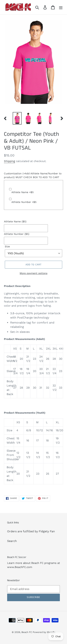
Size (7, 246)
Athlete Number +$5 (23, 202)
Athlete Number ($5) (16, 234)
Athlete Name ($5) (15, 221)
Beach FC (27, 632)
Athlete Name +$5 (22, 192)
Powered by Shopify (44, 632)
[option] (17, 118)
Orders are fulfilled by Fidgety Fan (31, 531)
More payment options (33, 273)
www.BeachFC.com (19, 567)
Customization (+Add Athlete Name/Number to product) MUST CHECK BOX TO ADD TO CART (32, 175)
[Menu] (61, 7)
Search (12, 541)
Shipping (9, 161)
